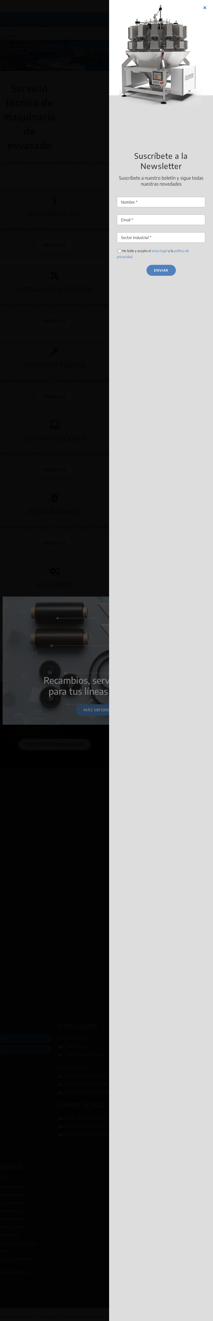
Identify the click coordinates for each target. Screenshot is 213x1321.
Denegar (106, 675)
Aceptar (66, 675)
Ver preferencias (147, 675)
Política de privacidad (127, 687)
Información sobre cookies (87, 687)
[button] (162, 635)
